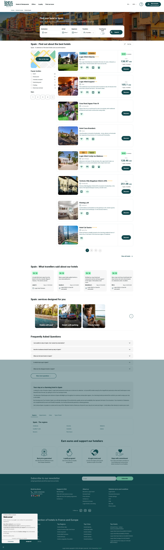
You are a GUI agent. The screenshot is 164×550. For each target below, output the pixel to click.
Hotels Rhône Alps (62, 527)
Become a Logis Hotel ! (89, 491)
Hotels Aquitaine (61, 532)
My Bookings (60, 491)
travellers (85, 29)
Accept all (28, 541)
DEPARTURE (74, 29)
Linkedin (89, 510)
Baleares (102, 426)
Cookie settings (113, 496)
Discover (126, 69)
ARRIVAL (63, 29)
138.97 (126, 61)
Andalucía (35, 426)
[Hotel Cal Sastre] (68, 235)
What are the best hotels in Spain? (42, 356)
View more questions (42, 376)
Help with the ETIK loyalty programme (67, 496)
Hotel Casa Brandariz (87, 128)
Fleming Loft (84, 203)
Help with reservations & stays (65, 494)
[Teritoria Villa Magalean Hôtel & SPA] (68, 185)
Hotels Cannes (87, 536)
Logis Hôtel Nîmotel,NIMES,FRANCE (119, 533)
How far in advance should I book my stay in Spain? (47, 349)
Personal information (114, 494)
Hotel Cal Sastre (85, 227)
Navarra (35, 432)
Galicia (102, 429)
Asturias (68, 426)
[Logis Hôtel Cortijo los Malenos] (68, 160)
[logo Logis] (8, 4)
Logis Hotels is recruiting (89, 503)
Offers (34, 4)
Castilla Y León (37, 429)
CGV (110, 499)
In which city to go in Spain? (40, 362)
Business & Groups (88, 501)
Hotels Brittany (61, 536)
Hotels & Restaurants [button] (22, 4)
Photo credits (112, 506)
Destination (44, 29)
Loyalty (40, 4)
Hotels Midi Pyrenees (62, 534)
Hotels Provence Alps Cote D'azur (66, 529)
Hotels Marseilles (88, 529)
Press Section (86, 496)
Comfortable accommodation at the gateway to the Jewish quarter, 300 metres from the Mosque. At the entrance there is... (97, 208)
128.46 (126, 160)
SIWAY (100, 548)
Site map (111, 503)
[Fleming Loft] (68, 210)
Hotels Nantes (87, 527)
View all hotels (125, 256)
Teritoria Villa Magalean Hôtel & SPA (93, 181)
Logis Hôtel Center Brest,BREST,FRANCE (121, 531)
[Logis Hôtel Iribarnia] (68, 61)
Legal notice (112, 491)
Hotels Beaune (87, 534)
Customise (11, 541)
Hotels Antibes (87, 532)
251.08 (126, 183)
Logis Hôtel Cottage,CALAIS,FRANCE (120, 538)
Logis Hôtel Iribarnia (87, 57)
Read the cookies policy (8, 535)
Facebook (80, 510)
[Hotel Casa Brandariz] (68, 135)
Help (110, 501)
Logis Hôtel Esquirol (87, 81)
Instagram (85, 510)
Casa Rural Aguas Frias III (89, 103)
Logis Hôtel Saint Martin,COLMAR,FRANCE (121, 536)
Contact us (60, 499)
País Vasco (69, 432)
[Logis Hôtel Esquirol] (68, 86)
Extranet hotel (86, 494)
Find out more (49, 4)
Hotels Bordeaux (88, 539)
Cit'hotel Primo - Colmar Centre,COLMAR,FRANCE (117, 528)
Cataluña (68, 429)
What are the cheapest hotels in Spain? (44, 369)
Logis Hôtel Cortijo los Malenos (91, 156)
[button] (3, 547)
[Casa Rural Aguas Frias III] (68, 111)
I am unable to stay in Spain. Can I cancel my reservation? (49, 343)
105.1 (126, 84)
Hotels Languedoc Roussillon (65, 539)
